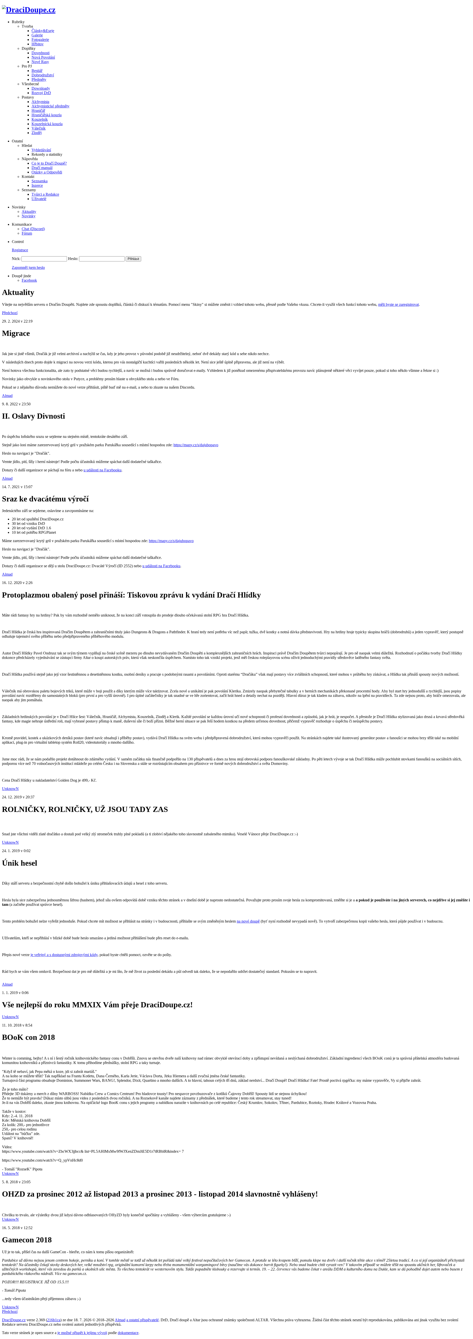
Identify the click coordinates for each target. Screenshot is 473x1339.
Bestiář (37, 71)
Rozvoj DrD (41, 93)
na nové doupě (248, 921)
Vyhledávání (41, 150)
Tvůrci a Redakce (45, 194)
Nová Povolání (43, 57)
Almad (7, 396)
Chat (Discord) (33, 229)
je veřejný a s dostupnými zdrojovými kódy (64, 955)
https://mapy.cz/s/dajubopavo (195, 445)
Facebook (29, 280)
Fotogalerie (40, 39)
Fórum (27, 233)
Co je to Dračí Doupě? (49, 163)
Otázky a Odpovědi (47, 172)
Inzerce (37, 185)
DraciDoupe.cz (14, 1320)
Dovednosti (41, 53)
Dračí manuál (42, 168)
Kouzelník (40, 119)
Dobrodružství (43, 75)
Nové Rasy (40, 62)
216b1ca (53, 1320)
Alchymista (40, 102)
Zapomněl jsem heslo (28, 267)
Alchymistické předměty (50, 106)
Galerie (37, 35)
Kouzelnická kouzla (47, 124)
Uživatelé (39, 199)
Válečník (39, 128)
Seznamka (40, 181)
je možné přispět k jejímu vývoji (82, 1333)
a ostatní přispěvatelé (142, 1320)
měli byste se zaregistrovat (398, 304)
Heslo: (73, 259)
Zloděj (37, 133)
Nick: (16, 259)
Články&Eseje (43, 31)
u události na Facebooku (102, 470)
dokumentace (128, 1333)
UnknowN (10, 789)
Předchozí (9, 313)
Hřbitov (38, 44)
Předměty (39, 79)
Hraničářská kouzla (47, 115)
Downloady (41, 88)
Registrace (20, 250)
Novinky (28, 216)
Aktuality (29, 211)
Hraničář (38, 110)
